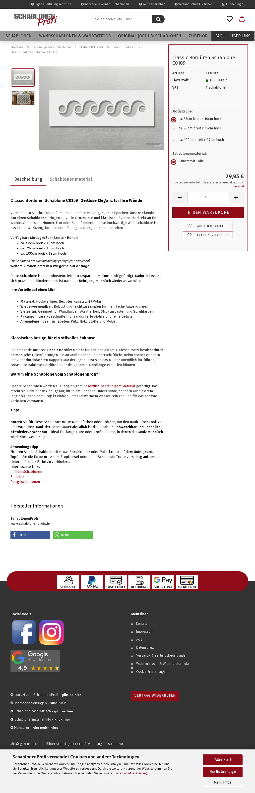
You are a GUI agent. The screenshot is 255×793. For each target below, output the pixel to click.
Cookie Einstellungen (151, 672)
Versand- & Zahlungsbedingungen (161, 655)
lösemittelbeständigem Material (109, 386)
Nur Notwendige (222, 772)
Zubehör (198, 36)
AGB (139, 639)
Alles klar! (223, 759)
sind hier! (58, 703)
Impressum (144, 631)
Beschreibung (28, 179)
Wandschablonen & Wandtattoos (75, 36)
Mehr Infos (222, 782)
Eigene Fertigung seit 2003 (52, 4)
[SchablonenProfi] (35, 20)
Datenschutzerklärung (131, 773)
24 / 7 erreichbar (153, 4)
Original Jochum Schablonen (149, 36)
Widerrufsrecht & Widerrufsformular (163, 664)
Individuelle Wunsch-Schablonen (106, 4)
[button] (242, 19)
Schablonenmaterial (71, 179)
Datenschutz (145, 647)
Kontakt (141, 624)
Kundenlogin (234, 4)
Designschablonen (25, 482)
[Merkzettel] (229, 19)
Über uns (240, 36)
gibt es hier (63, 711)
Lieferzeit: (181, 80)
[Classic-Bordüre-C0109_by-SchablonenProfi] (101, 108)
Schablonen (18, 36)
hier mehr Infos (45, 728)
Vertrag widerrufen (155, 695)
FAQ (219, 36)
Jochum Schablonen (26, 472)
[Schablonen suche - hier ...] (158, 19)
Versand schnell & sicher (195, 4)
